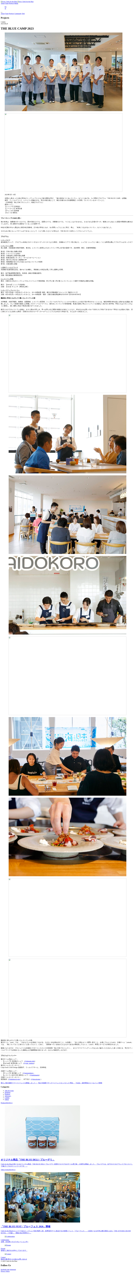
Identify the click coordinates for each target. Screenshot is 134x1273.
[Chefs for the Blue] (17, 1)
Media (16, 3)
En (5, 7)
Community (18, 13)
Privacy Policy (5, 1271)
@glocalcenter (35, 1079)
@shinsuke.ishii (30, 1061)
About (3, 3)
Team (7, 3)
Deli (23, 13)
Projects (11, 3)
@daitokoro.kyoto (14, 1079)
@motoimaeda (34, 1075)
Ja (5, 8)
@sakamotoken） (28, 1073)
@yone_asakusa (29, 1063)
